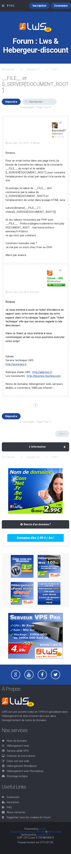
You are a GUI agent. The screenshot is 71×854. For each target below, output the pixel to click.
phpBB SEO (43, 834)
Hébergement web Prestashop (25, 771)
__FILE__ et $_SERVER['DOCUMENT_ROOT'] (35, 84)
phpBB (42, 828)
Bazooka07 (59, 130)
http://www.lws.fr (16, 364)
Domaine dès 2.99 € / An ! (35, 538)
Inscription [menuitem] (39, 5)
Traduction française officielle (27, 831)
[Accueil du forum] (35, 28)
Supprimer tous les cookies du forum (29, 817)
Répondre (11, 101)
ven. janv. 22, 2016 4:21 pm (23, 292)
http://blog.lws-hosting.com (44, 376)
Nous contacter (16, 812)
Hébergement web (18, 745)
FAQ (9, 807)
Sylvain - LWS (55, 278)
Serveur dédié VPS (18, 750)
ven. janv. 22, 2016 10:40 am (24, 142)
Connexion (13, 797)
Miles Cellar (54, 831)
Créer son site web (18, 761)
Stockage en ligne (17, 776)
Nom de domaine (17, 740)
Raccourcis (4, 5)
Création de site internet (21, 756)
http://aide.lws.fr (42, 372)
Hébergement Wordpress (22, 766)
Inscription (13, 802)
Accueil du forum (9, 69)
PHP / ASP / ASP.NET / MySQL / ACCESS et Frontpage (57, 69)
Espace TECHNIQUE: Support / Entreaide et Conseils (34, 69)
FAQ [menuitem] (11, 5)
